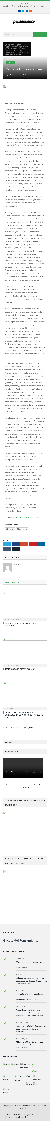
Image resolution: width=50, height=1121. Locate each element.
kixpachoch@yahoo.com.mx (27, 517)
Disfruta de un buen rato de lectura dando (25, 785)
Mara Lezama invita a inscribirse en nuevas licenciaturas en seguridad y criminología (31, 965)
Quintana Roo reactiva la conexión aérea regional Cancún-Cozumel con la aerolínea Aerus (25, 6)
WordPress (26, 1108)
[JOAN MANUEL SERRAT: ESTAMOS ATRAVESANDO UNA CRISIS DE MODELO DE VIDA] (25, 695)
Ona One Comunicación (28, 1105)
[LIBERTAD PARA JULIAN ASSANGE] (25, 652)
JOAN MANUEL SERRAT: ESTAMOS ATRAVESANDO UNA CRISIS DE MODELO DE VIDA (24, 714)
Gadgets (19, 1117)
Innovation (9, 1117)
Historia (10, 62)
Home (9, 1114)
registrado (31, 727)
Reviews (17, 1114)
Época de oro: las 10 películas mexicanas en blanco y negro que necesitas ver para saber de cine (30, 1013)
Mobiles (35, 1114)
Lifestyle (26, 1114)
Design (28, 1117)
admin (11, 75)
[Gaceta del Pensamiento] (25, 21)
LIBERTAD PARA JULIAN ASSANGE (20, 669)
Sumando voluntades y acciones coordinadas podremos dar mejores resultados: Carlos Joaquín (31, 997)
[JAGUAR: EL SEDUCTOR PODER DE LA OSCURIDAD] (25, 606)
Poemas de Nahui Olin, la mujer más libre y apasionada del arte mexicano (31, 1029)
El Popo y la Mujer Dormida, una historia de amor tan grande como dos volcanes (30, 1045)
